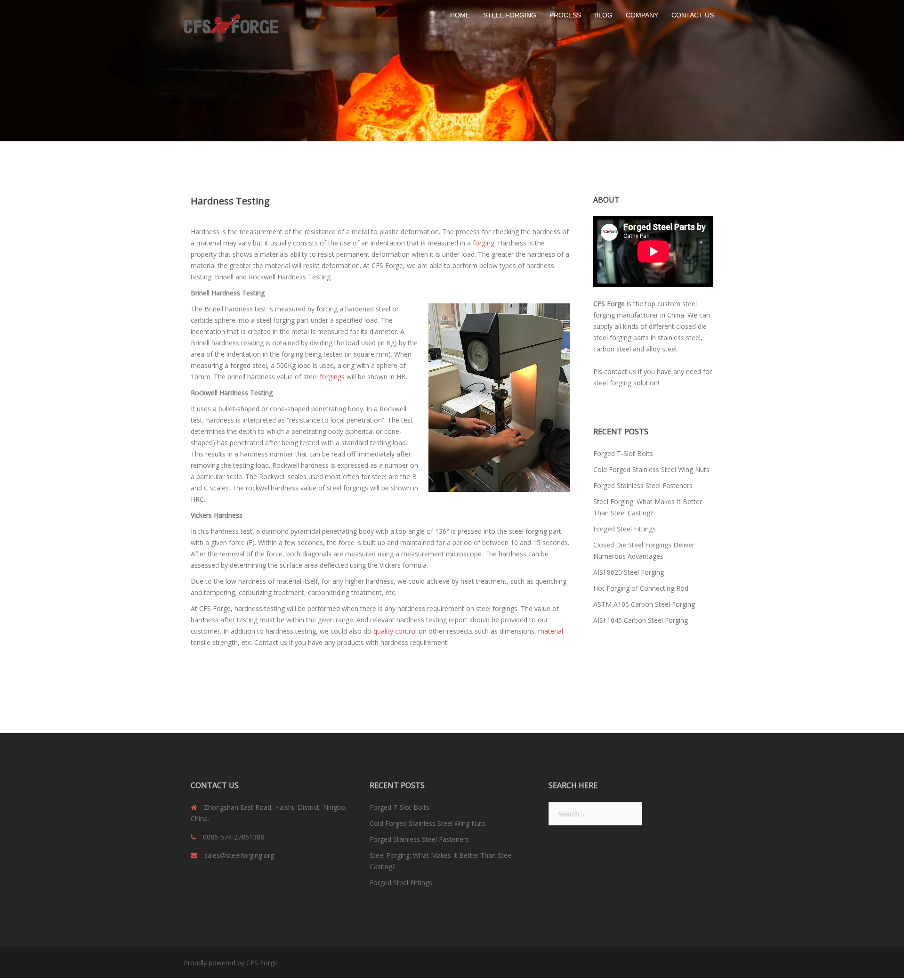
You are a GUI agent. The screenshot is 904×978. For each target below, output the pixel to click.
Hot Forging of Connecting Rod (640, 588)
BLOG (603, 15)
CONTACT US (692, 15)
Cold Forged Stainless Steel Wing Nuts (651, 469)
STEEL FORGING (509, 15)
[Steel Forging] (231, 24)
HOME (460, 15)
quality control (395, 631)
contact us (620, 371)
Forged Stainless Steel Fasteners (643, 485)
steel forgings (324, 376)
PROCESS (565, 15)
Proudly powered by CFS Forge (231, 962)
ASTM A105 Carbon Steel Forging (644, 604)
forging (483, 242)
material (550, 631)
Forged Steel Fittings (624, 528)
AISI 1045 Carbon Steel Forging (640, 620)
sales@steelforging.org (239, 855)
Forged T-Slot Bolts (623, 453)
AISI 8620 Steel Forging (628, 572)
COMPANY (642, 15)
